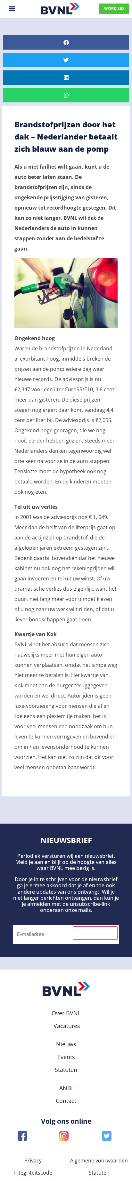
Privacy (33, 1160)
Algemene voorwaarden (99, 1160)
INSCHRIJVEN (95, 933)
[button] (66, 42)
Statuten (99, 1172)
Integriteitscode (33, 1172)
